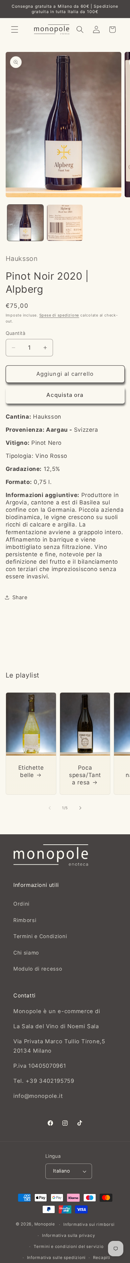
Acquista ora (64, 395)
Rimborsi (24, 920)
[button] (15, 29)
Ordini (21, 904)
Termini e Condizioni (40, 936)
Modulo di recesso (37, 969)
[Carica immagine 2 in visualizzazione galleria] (65, 223)
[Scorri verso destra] (80, 807)
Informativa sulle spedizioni (56, 1257)
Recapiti (101, 1257)
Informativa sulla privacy (68, 1235)
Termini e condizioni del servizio (68, 1246)
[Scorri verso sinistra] (49, 807)
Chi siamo (26, 953)
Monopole (44, 1224)
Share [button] (20, 597)
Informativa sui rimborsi (88, 1224)
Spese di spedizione (59, 315)
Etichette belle (30, 771)
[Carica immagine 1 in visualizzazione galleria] (25, 223)
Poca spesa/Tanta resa (85, 775)
